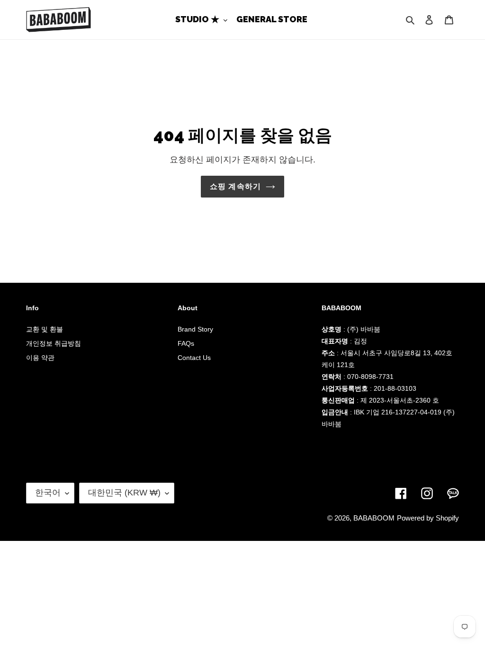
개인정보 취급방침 (53, 343)
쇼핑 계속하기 (235, 186)
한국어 (48, 492)
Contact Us (194, 357)
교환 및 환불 (44, 329)
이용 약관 (40, 357)
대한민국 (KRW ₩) (124, 492)
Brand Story (195, 329)
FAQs (186, 343)
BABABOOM (374, 518)
